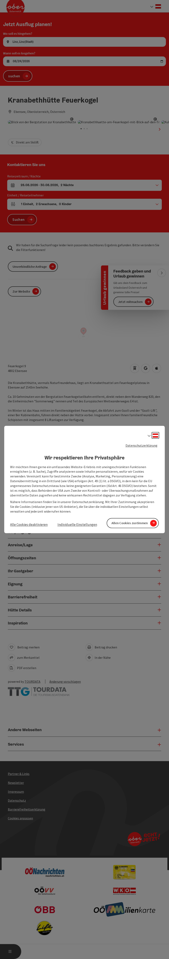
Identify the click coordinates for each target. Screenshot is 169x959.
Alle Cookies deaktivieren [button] (29, 524)
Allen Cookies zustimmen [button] (129, 523)
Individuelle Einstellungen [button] (77, 524)
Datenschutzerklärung (141, 445)
